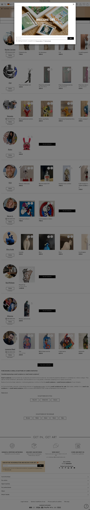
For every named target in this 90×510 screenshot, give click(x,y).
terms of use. (48, 41)
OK (71, 38)
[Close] (73, 4)
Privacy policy (39, 41)
